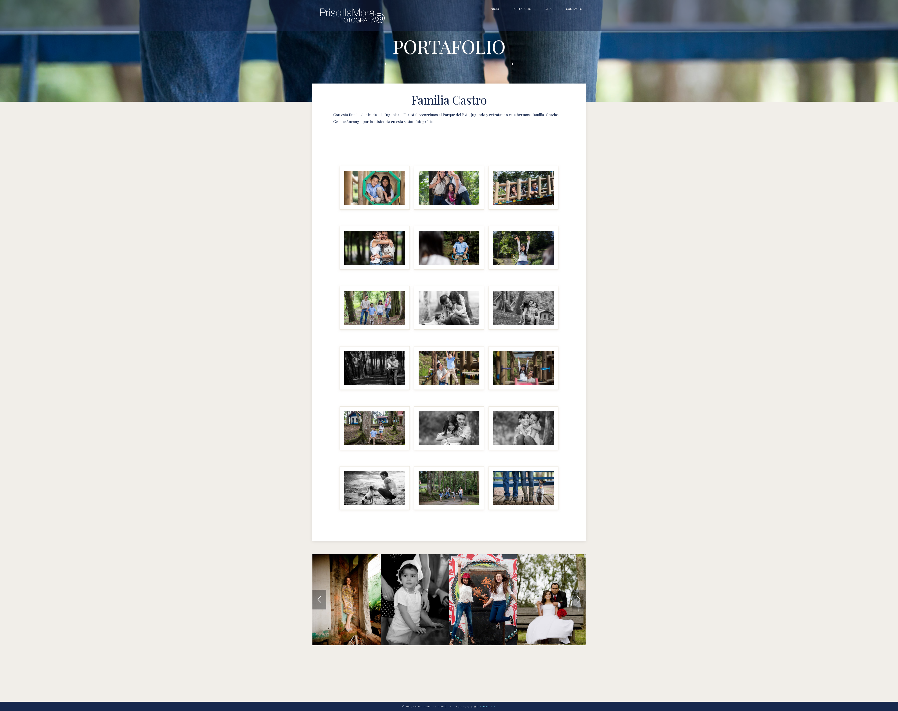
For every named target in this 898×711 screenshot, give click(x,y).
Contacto (574, 9)
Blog (549, 9)
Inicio (494, 9)
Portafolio (521, 9)
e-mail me (488, 706)
